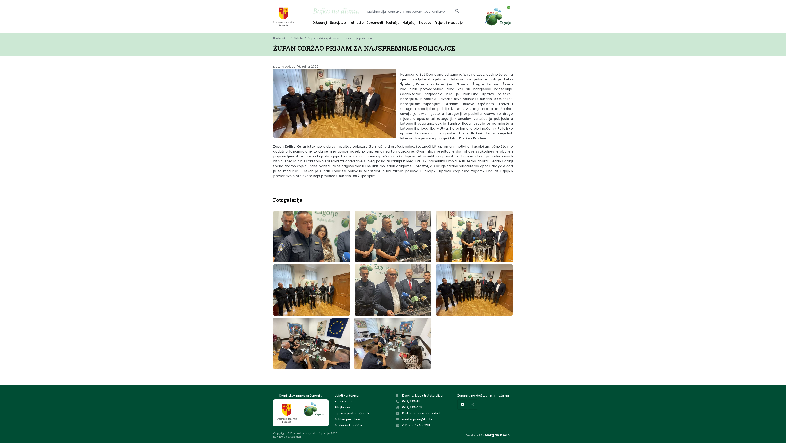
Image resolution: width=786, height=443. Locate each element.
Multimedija (376, 11)
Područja (393, 22)
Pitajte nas (343, 407)
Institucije (356, 22)
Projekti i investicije (448, 22)
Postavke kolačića (348, 425)
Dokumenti (374, 22)
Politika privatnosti (349, 419)
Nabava (425, 22)
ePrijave (438, 11)
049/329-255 (412, 407)
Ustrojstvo (338, 22)
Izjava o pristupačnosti (352, 413)
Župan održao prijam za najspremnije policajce (340, 38)
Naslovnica (281, 38)
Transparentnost (416, 11)
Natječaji (409, 22)
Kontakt (394, 11)
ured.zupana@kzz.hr (417, 419)
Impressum (343, 401)
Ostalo (298, 38)
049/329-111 (411, 401)
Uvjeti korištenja (347, 395)
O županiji (319, 22)
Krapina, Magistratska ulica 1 (423, 395)
